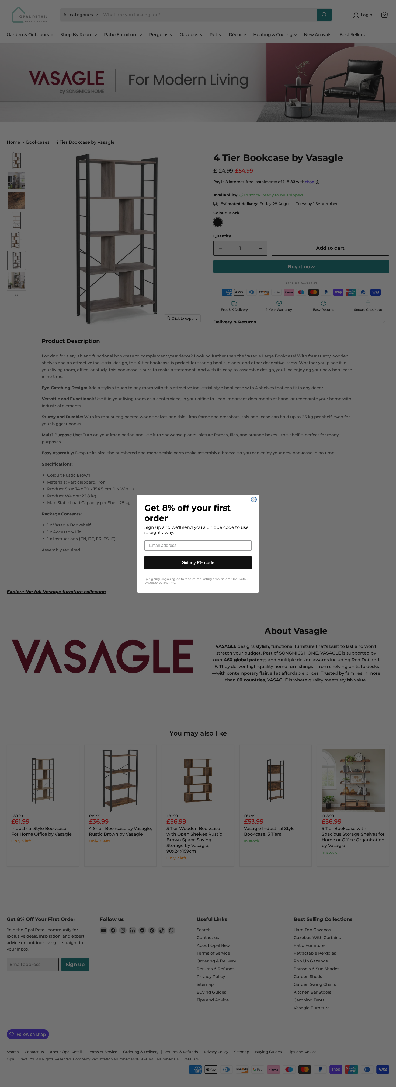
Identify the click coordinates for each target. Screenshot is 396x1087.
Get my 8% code (198, 562)
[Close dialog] (253, 499)
